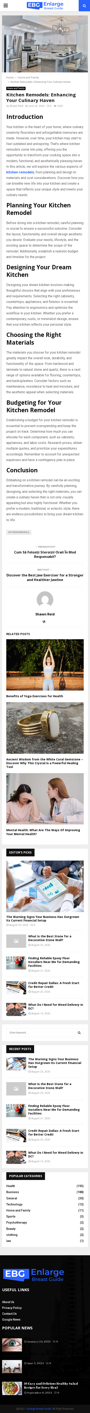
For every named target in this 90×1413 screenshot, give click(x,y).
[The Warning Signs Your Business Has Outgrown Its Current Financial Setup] (45, 886)
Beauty (10, 1228)
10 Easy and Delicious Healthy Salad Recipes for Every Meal (51, 1385)
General (11, 1198)
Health (10, 1186)
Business (12, 1192)
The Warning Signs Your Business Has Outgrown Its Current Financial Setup (42, 918)
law (8, 1241)
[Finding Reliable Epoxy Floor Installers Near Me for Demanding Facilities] (16, 962)
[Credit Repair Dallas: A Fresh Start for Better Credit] (16, 987)
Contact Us (9, 1313)
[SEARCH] (79, 1033)
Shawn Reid (16, 106)
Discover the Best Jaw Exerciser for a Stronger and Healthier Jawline (45, 577)
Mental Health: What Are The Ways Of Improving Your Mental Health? (43, 832)
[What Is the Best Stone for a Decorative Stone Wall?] (16, 941)
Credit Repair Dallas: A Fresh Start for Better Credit (53, 985)
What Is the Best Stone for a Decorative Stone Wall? (49, 938)
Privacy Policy (12, 1308)
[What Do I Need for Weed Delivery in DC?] (16, 1009)
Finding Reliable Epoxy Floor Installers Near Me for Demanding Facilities (54, 962)
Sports (10, 1216)
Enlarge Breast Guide (39, 1408)
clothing (12, 1235)
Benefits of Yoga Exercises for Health (34, 696)
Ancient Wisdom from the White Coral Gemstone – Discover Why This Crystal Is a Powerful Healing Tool (44, 763)
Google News (11, 1319)
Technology (14, 1204)
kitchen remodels (18, 532)
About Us (8, 1302)
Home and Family (15, 88)
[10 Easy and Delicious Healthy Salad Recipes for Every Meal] (12, 1388)
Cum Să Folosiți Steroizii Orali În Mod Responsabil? (45, 554)
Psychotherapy (16, 1222)
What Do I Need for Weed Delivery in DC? (55, 1006)
